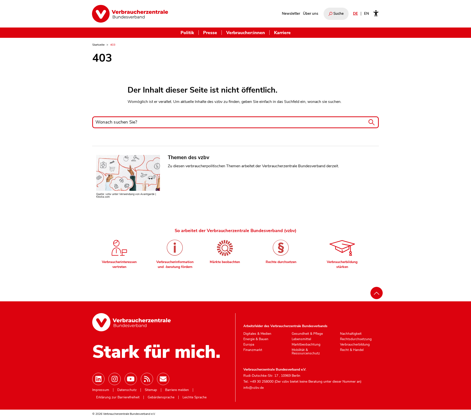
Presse (210, 32)
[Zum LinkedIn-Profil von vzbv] (98, 379)
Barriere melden (177, 390)
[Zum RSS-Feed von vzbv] (147, 379)
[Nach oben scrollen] (376, 293)
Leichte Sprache (195, 397)
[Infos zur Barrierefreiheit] (376, 13)
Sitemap (151, 390)
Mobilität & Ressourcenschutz (306, 351)
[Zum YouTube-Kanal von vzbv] (131, 379)
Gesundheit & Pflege (307, 333)
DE (355, 13)
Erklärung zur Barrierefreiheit (118, 397)
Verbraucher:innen (245, 32)
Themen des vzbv (188, 157)
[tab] (119, 252)
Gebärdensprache (161, 397)
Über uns (310, 13)
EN (366, 13)
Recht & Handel (352, 350)
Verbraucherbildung (355, 344)
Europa (248, 344)
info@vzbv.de (253, 387)
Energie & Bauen (255, 339)
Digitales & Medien (257, 333)
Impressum (100, 390)
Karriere (282, 32)
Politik (187, 32)
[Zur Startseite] (130, 14)
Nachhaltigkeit (351, 333)
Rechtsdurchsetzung (356, 339)
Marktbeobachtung (306, 344)
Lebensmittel (301, 339)
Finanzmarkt (252, 350)
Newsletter (291, 13)
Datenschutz (127, 390)
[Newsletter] (163, 379)
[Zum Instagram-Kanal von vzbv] (114, 379)
